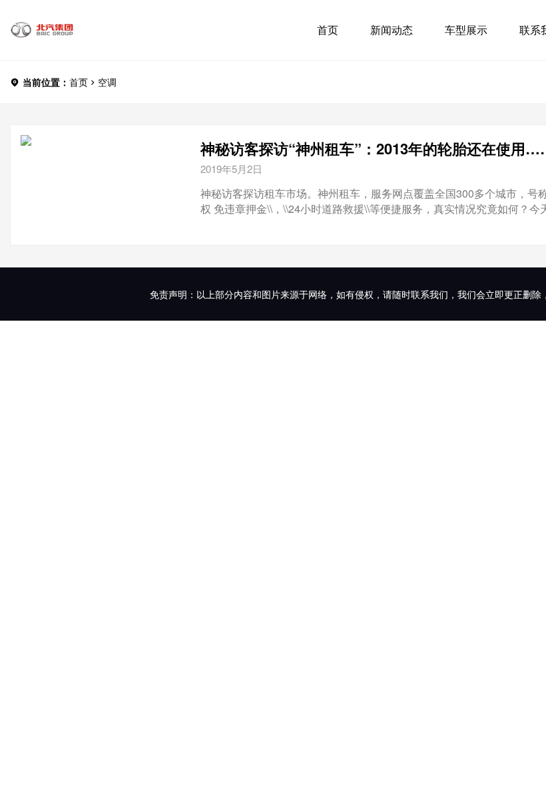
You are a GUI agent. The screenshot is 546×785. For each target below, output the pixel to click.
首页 (327, 29)
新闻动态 (391, 29)
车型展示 (466, 29)
